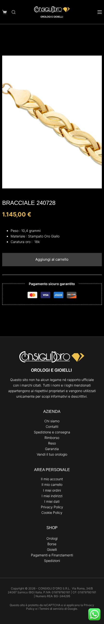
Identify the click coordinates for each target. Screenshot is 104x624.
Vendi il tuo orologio (52, 454)
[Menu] (99, 12)
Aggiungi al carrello (51, 259)
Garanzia (52, 449)
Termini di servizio (51, 608)
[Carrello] (4, 12)
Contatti (52, 426)
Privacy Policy (52, 507)
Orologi (52, 538)
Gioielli (52, 549)
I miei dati (51, 501)
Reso (52, 443)
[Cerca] (13, 12)
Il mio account (52, 479)
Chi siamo (51, 421)
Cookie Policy (51, 512)
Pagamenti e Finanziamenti (52, 555)
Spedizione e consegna (52, 432)
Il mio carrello (52, 484)
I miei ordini (52, 490)
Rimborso (52, 438)
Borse (51, 544)
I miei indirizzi (52, 496)
